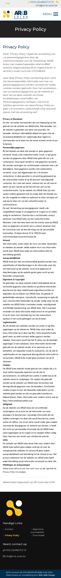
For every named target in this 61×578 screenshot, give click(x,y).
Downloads (38, 535)
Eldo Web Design (47, 575)
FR (7, 3)
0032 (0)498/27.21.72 (42, 2)
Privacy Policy (12, 535)
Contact (9, 529)
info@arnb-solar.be (15, 556)
